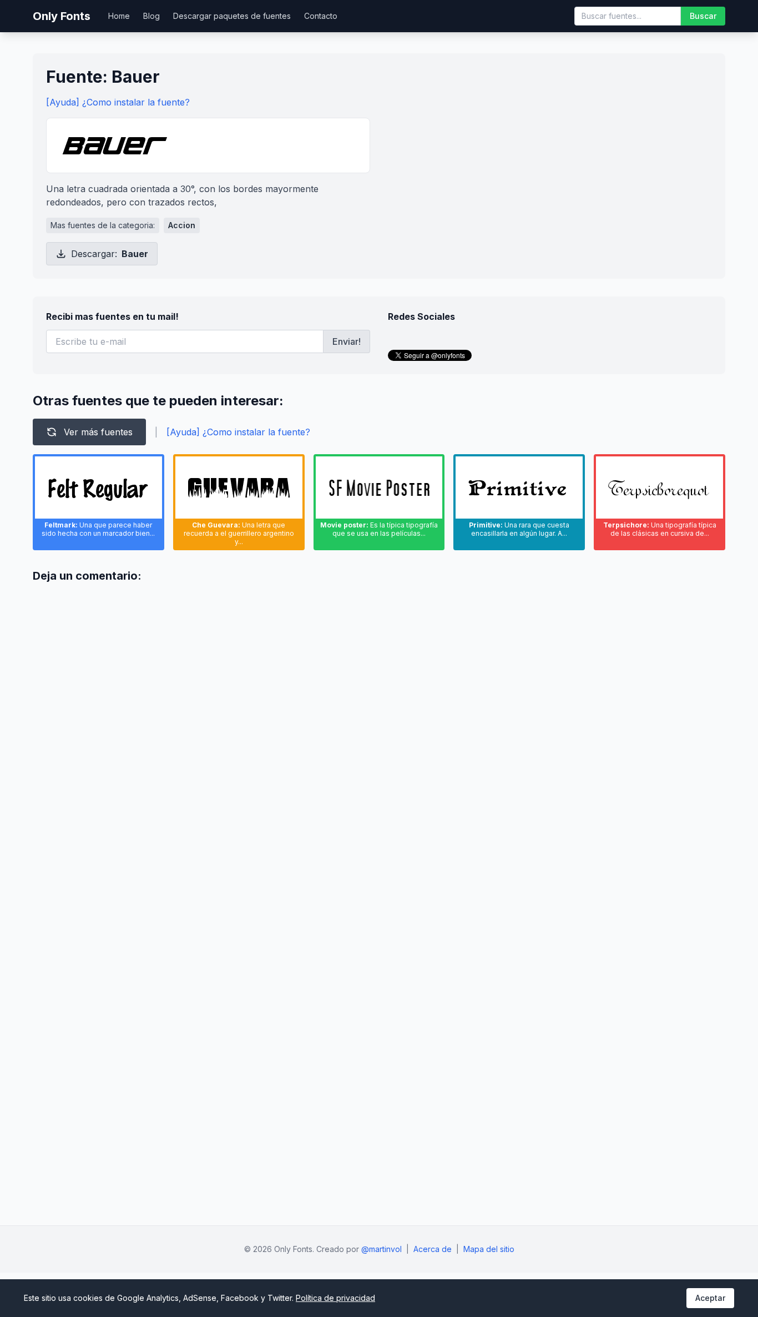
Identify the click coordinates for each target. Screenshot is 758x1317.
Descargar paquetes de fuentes (232, 16)
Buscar (703, 16)
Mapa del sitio (488, 1249)
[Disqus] (379, 731)
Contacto (320, 16)
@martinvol (381, 1249)
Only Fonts (61, 16)
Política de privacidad (335, 1298)
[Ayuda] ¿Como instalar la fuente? (118, 102)
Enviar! (346, 341)
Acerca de (432, 1249)
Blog (151, 16)
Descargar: (109, 253)
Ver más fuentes (98, 432)
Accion (181, 225)
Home (119, 16)
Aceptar (710, 1298)
